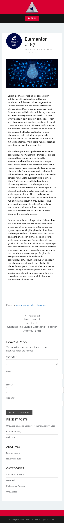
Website (10, 398)
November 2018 (13, 459)
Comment (11, 357)
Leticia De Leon (31, 52)
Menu (32, 18)
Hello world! (11, 437)
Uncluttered (11, 492)
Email (9, 385)
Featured (41, 305)
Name (9, 371)
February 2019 (13, 453)
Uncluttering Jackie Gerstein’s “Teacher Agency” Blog (30, 426)
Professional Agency (15, 486)
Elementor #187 (13, 431)
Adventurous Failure (26, 305)
